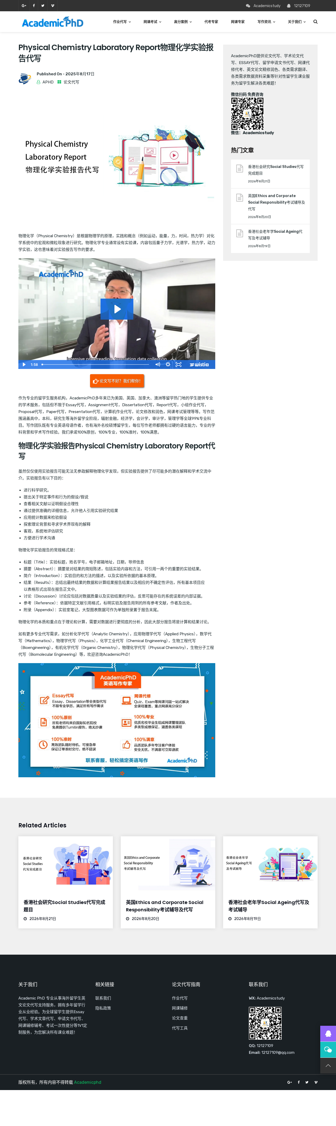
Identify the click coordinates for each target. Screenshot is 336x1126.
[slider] (96, 364)
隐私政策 (103, 1008)
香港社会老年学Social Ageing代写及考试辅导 (275, 234)
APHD (48, 82)
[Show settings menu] (168, 364)
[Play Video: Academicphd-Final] (117, 309)
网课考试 (150, 21)
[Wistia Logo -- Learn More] (199, 364)
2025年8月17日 (79, 74)
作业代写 (120, 21)
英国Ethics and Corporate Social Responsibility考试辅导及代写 (276, 202)
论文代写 (71, 82)
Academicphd (87, 1082)
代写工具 (180, 1028)
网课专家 (238, 21)
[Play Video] (23, 364)
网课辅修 (180, 1008)
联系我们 (103, 998)
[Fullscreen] (178, 364)
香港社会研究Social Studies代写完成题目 (276, 170)
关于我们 (295, 21)
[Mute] (157, 364)
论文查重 (180, 1018)
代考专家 (211, 21)
